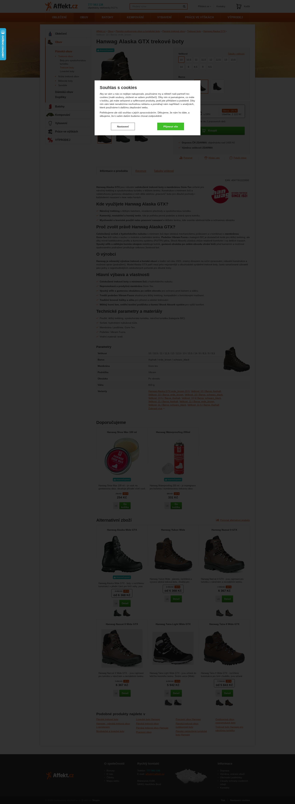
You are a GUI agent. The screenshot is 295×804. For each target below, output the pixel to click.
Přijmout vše (170, 126)
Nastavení (123, 126)
